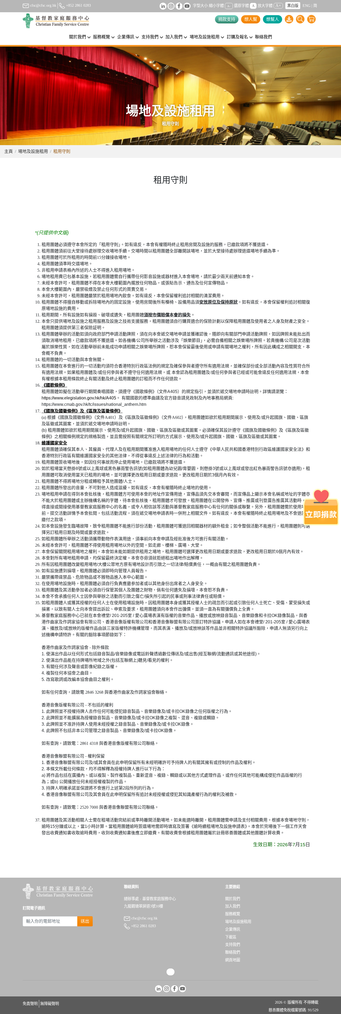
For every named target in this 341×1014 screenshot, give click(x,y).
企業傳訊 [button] (125, 37)
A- (228, 5)
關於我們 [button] (77, 37)
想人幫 (250, 19)
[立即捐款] (321, 507)
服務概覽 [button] (101, 37)
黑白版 (292, 5)
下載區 (230, 937)
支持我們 (232, 944)
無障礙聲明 (49, 1003)
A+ (278, 5)
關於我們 (232, 899)
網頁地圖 (232, 960)
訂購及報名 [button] (237, 37)
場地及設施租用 (33, 151)
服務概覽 (232, 914)
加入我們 (232, 906)
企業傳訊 (232, 929)
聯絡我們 (263, 37)
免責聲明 (30, 1003)
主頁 (8, 151)
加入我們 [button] (173, 37)
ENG (306, 5)
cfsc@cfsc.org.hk (42, 5)
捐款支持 (226, 19)
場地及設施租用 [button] (205, 37)
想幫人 (272, 19)
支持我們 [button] (150, 37)
